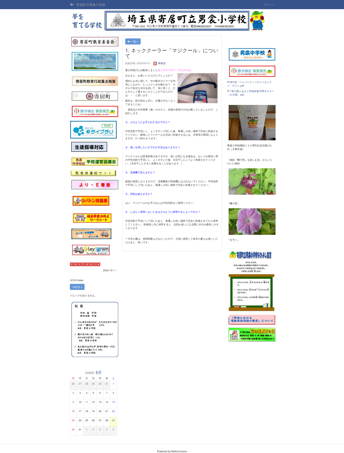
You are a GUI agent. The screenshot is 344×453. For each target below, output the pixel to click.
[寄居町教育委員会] (95, 41)
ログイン (269, 4)
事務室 (161, 63)
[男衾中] (252, 54)
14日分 (76, 287)
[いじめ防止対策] (89, 147)
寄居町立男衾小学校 (90, 4)
